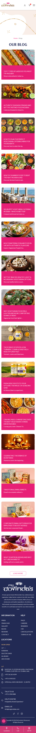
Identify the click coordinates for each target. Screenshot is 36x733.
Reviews (4, 632)
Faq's (23, 620)
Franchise (5, 623)
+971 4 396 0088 (10, 694)
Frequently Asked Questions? (14, 701)
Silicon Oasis (6, 653)
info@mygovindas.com (12, 709)
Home (15, 38)
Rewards (24, 626)
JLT (2, 648)
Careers (24, 623)
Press (3, 620)
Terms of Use (26, 634)
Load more (18, 573)
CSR (22, 629)
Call (18, 731)
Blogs (21, 38)
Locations (7, 731)
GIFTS (29, 731)
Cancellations (27, 632)
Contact (5, 634)
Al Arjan (4, 656)
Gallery (4, 626)
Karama (4, 650)
